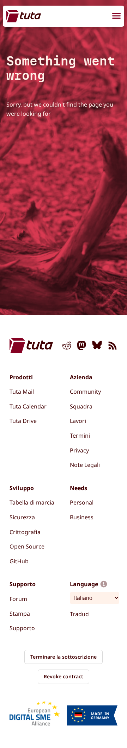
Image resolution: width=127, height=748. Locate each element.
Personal (81, 502)
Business (81, 517)
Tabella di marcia (32, 502)
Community (85, 391)
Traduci (80, 614)
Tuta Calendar (28, 406)
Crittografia (25, 532)
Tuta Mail (22, 391)
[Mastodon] (81, 347)
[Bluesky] (97, 347)
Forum (18, 599)
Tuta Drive (23, 421)
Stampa (20, 613)
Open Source (27, 546)
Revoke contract (63, 676)
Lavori (78, 421)
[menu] (116, 16)
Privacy (79, 450)
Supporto (22, 628)
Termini (80, 435)
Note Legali (85, 465)
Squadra (81, 406)
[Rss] (112, 347)
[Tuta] (23, 16)
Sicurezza (22, 517)
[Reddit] (67, 347)
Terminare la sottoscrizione (63, 656)
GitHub (19, 561)
